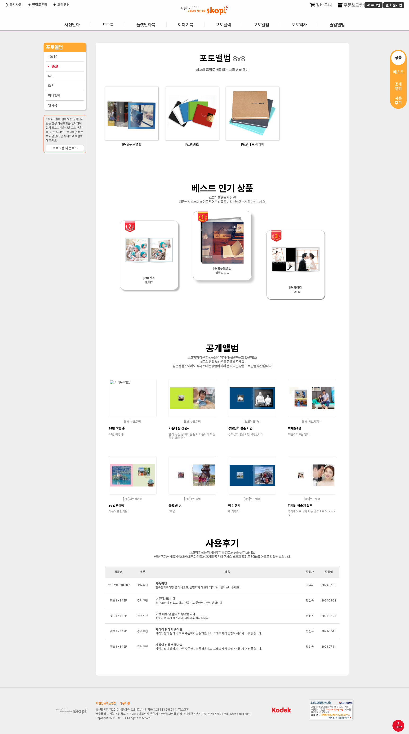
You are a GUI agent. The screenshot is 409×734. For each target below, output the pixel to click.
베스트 (398, 72)
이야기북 (185, 24)
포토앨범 (261, 24)
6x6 (50, 76)
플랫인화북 (145, 24)
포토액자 (299, 24)
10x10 (52, 57)
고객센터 (63, 5)
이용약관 (125, 703)
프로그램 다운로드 (65, 148)
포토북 (108, 24)
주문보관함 (353, 5)
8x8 (55, 66)
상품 (398, 58)
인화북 (52, 105)
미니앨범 (54, 95)
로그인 (375, 5)
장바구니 (323, 5)
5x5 (50, 86)
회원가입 (395, 5)
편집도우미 (39, 5)
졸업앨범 (337, 24)
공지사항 (15, 5)
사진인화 (72, 24)
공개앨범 (398, 86)
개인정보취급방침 (106, 703)
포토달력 (223, 24)
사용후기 (398, 100)
